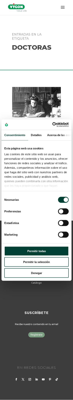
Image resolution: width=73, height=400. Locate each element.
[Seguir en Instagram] (29, 379)
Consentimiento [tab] (14, 134)
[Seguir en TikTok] (56, 379)
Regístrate (36, 334)
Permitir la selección (36, 262)
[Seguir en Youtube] (43, 379)
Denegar (36, 272)
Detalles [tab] (36, 134)
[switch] (63, 211)
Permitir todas (36, 250)
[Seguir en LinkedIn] (36, 379)
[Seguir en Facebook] (16, 379)
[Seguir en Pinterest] (50, 379)
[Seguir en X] (23, 379)
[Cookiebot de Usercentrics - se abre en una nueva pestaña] (52, 124)
